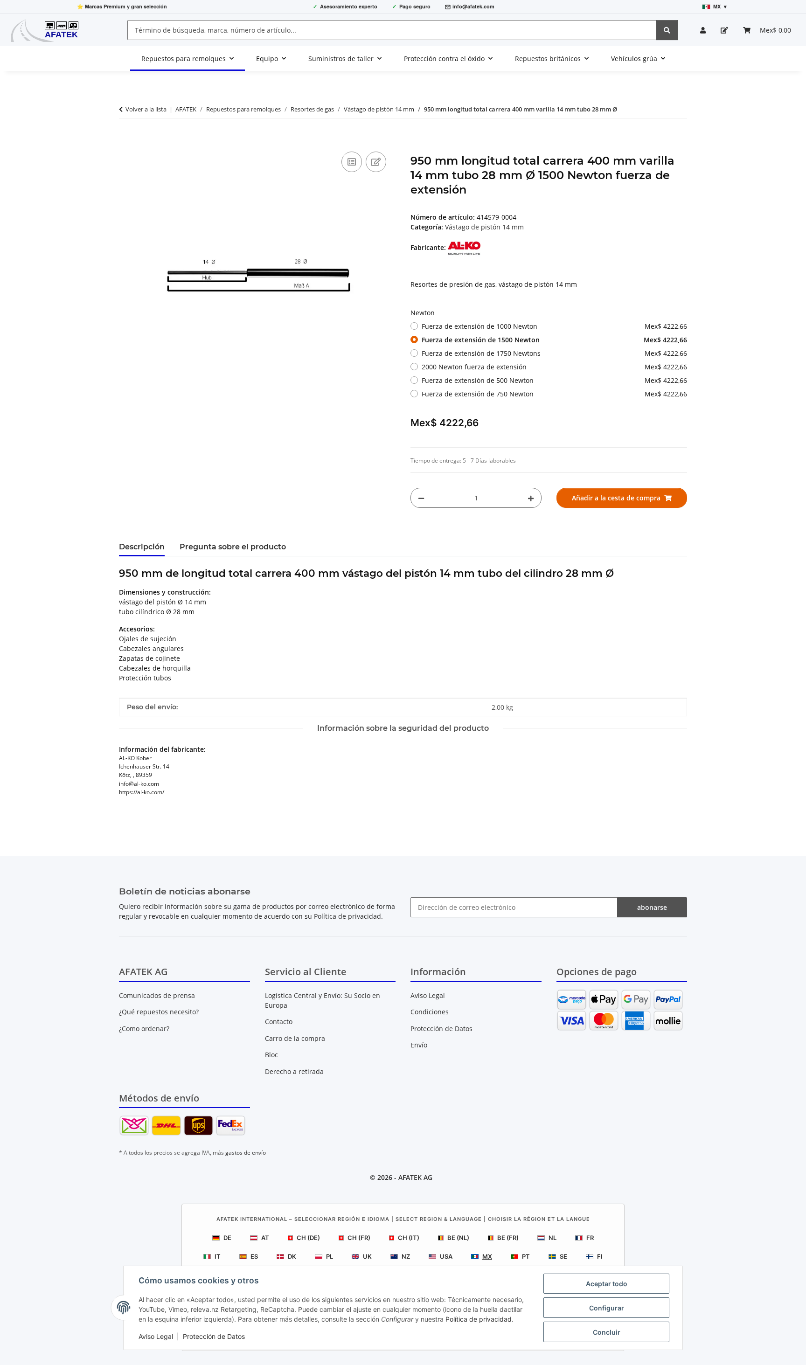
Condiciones (429, 1011)
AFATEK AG (415, 1177)
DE (227, 1237)
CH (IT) (408, 1237)
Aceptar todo (606, 1284)
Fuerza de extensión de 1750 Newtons (554, 353)
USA (446, 1256)
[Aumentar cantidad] (531, 497)
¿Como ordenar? (144, 1028)
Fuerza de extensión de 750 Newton (554, 393)
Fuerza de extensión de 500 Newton (554, 380)
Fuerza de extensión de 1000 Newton (554, 326)
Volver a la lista (146, 109)
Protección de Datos (214, 1336)
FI (600, 1256)
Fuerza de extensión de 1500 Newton (554, 339)
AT (265, 1237)
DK (292, 1256)
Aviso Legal (156, 1336)
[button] (703, 30)
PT (526, 1256)
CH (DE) (308, 1237)
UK (367, 1256)
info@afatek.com (473, 6)
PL (329, 1256)
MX (487, 1256)
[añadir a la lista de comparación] (351, 162)
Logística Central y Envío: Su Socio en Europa (322, 1000)
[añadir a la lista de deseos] (376, 162)
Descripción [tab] (142, 546)
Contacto (278, 1021)
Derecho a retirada (294, 1071)
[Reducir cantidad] (421, 497)
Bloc (271, 1054)
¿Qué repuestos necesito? (159, 1011)
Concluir (606, 1332)
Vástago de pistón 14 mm (484, 226)
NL (552, 1237)
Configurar (606, 1308)
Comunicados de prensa (157, 995)
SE (563, 1256)
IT (218, 1256)
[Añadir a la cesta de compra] (126, 139)
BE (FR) (508, 1237)
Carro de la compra (295, 1038)
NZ (406, 1256)
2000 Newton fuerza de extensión (554, 366)
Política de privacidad (478, 1319)
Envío (418, 1044)
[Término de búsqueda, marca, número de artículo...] (667, 30)
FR (590, 1237)
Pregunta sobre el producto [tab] (233, 546)
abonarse (652, 907)
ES (254, 1256)
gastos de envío (245, 1153)
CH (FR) (358, 1237)
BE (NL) (458, 1237)
